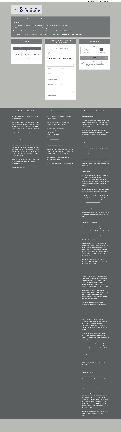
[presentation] (27, 48)
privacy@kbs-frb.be (54, 139)
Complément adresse (52, 79)
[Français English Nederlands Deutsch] (94, 1)
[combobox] (60, 65)
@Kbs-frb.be (68, 31)
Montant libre (27, 59)
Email (49, 52)
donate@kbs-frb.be (70, 163)
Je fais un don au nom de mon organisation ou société (61, 59)
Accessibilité (105, 1)
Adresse (50, 73)
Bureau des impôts (86, 307)
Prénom (50, 68)
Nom (63, 68)
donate (63, 31)
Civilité (50, 63)
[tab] (27, 48)
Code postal (51, 84)
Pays (49, 90)
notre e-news (22, 167)
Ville (61, 84)
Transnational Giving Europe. (93, 202)
